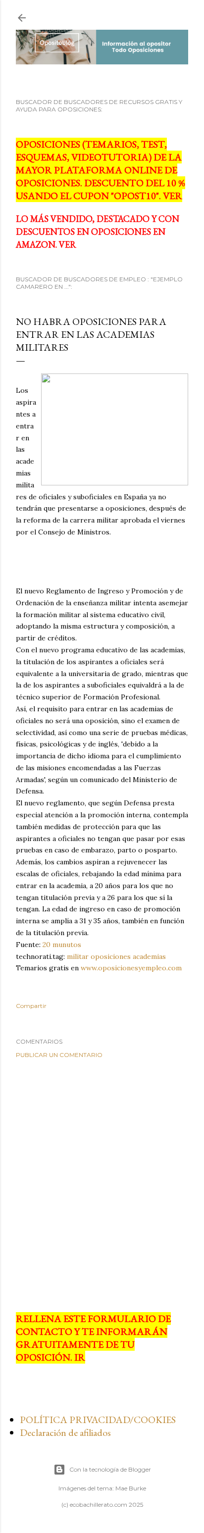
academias (149, 956)
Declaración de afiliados (65, 1432)
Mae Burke (130, 1488)
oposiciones (111, 956)
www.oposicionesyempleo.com (131, 967)
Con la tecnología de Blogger (110, 1469)
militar (78, 956)
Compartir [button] (31, 1005)
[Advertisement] (102, 1185)
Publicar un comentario (59, 1054)
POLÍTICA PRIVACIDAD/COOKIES (98, 1419)
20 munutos (62, 944)
